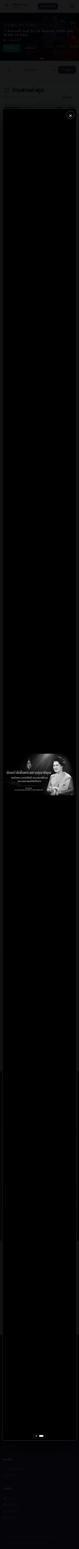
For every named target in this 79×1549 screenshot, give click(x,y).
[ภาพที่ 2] (41, 1436)
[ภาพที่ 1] (36, 1436)
